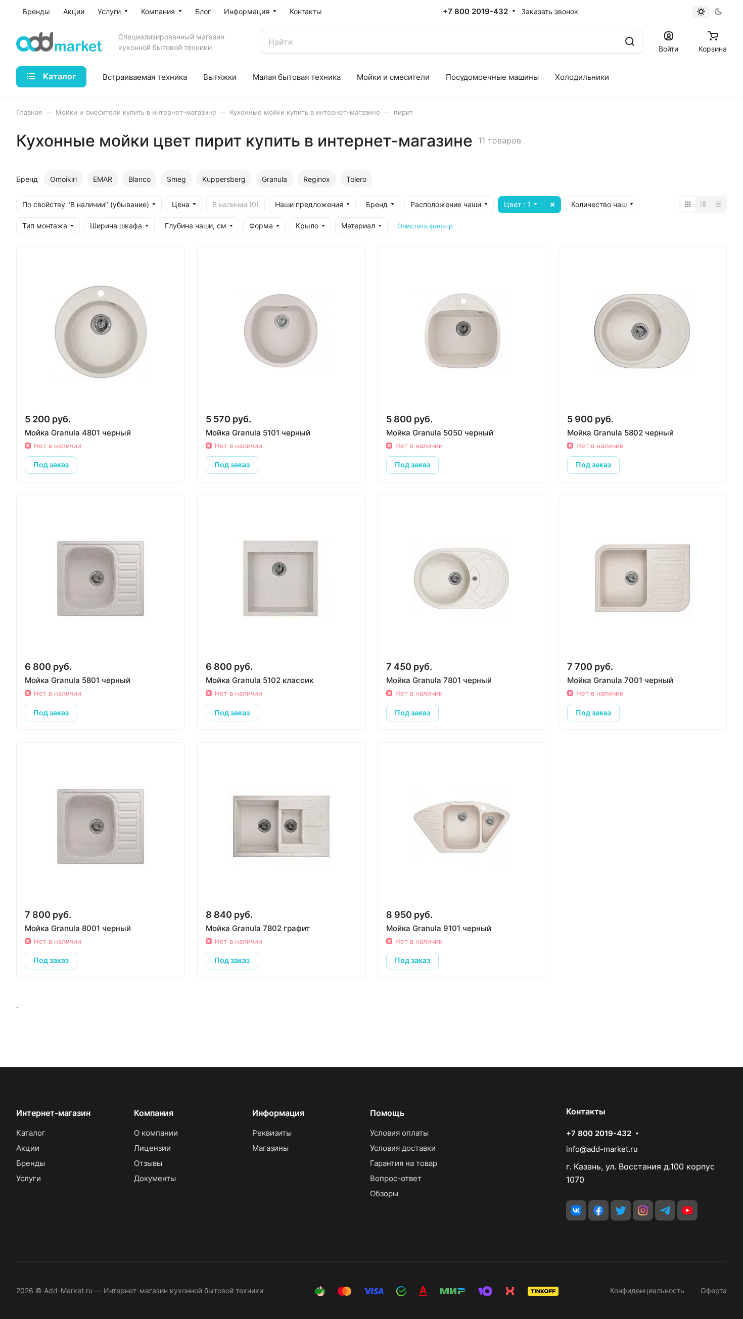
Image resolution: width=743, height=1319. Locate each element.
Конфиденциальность (647, 1290)
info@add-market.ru (602, 1149)
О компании (156, 1133)
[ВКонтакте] (576, 1210)
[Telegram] (665, 1210)
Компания (153, 1113)
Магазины (270, 1148)
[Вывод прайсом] (718, 204)
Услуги (28, 1178)
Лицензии (152, 1148)
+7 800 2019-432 (475, 11)
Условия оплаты (399, 1133)
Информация (278, 1113)
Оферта (714, 1290)
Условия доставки (403, 1148)
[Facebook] (598, 1210)
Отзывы (148, 1163)
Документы (155, 1178)
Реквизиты (272, 1133)
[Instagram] (643, 1210)
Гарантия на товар (403, 1163)
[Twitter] (621, 1210)
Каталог (30, 1133)
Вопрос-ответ (396, 1178)
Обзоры (384, 1193)
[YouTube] (687, 1210)
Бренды (30, 1163)
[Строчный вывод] (703, 204)
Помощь (387, 1113)
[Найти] (629, 42)
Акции (27, 1148)
